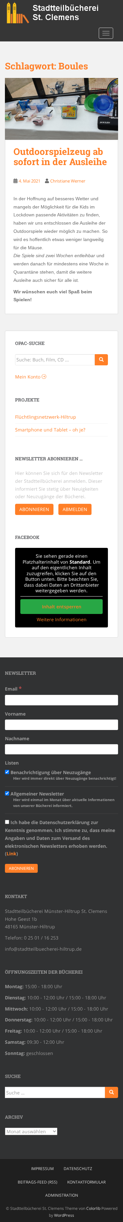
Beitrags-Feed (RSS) (37, 1182)
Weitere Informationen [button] (62, 620)
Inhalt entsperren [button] (61, 606)
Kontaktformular (86, 1182)
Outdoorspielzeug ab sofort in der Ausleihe (60, 156)
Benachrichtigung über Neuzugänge (62, 775)
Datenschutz (78, 1168)
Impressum (42, 1168)
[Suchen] (111, 1092)
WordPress (64, 1215)
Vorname (15, 714)
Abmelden (75, 509)
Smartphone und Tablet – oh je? (50, 430)
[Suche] (101, 359)
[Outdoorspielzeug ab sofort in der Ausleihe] (61, 109)
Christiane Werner (67, 181)
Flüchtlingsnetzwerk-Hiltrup (45, 417)
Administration (61, 1195)
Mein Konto (28, 377)
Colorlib (93, 1208)
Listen (12, 763)
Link (11, 853)
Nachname (17, 738)
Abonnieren (34, 509)
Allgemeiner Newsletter (61, 799)
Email (13, 688)
